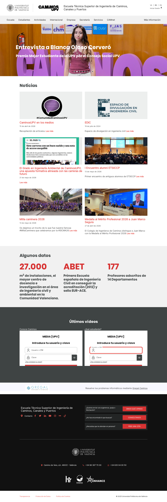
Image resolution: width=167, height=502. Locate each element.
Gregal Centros (139, 388)
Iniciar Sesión (155, 8)
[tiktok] (65, 416)
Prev (3, 50)
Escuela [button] (10, 20)
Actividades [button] (40, 20)
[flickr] (60, 416)
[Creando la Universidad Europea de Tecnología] (96, 482)
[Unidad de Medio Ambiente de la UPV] (80, 483)
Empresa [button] (71, 20)
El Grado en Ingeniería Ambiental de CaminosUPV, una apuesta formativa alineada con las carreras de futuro (51, 171)
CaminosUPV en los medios (37, 122)
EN (161, 5)
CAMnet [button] (111, 20)
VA (151, 5)
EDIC (88, 122)
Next (164, 50)
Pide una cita (134, 426)
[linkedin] (45, 416)
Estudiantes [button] (24, 20)
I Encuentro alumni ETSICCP (102, 167)
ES (156, 5)
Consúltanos (134, 417)
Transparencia (25, 496)
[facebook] (35, 416)
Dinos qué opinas (134, 409)
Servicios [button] (98, 20)
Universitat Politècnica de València (134, 496)
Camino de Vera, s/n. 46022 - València (60, 465)
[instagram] (55, 416)
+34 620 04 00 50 (118, 465)
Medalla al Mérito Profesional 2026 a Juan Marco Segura (115, 221)
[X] (40, 416)
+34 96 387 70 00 (93, 465)
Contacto (28, 416)
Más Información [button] (152, 20)
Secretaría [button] (85, 20)
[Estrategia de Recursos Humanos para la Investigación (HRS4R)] (69, 482)
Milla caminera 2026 (32, 219)
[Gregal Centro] (37, 390)
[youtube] (50, 416)
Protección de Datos (43, 496)
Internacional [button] (56, 20)
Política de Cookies (63, 496)
